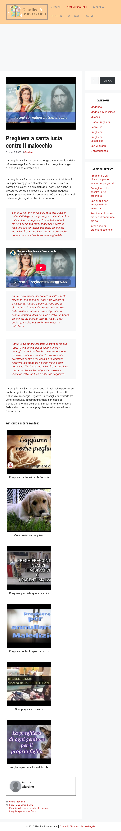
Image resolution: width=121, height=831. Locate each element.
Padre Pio (98, 7)
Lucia (11, 805)
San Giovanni (98, 145)
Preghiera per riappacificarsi (23, 811)
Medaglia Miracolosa (103, 111)
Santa (30, 805)
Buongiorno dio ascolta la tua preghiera (99, 192)
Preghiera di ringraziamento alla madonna (29, 808)
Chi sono (73, 16)
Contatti (90, 16)
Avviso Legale (88, 826)
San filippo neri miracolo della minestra (99, 204)
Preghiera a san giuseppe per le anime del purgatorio (103, 179)
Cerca (108, 80)
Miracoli (56, 7)
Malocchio (21, 805)
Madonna (96, 106)
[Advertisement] (60, 46)
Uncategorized (99, 150)
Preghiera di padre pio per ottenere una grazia (103, 217)
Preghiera (56, 16)
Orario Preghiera (77, 7)
